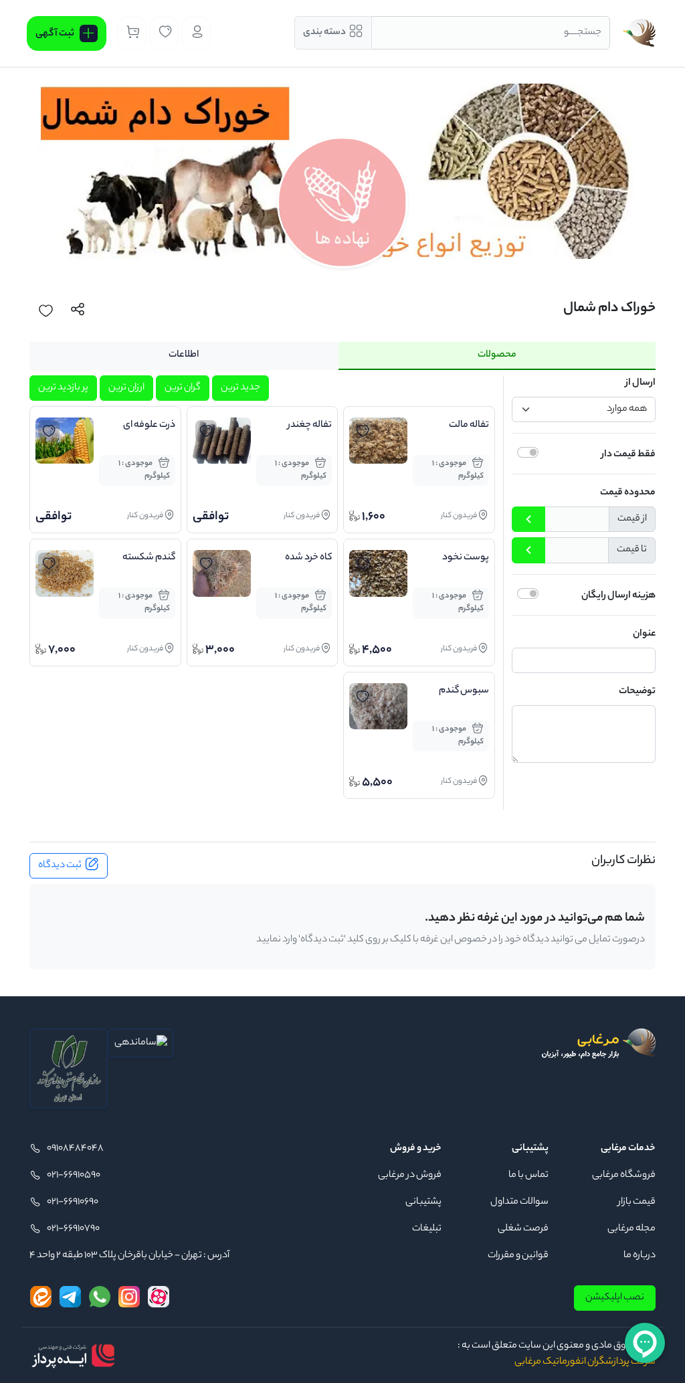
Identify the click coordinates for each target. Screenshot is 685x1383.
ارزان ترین (126, 388)
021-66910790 (73, 1229)
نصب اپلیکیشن (614, 1298)
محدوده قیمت (628, 493)
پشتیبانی (423, 1202)
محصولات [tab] (497, 355)
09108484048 (75, 1149)
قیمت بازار (637, 1202)
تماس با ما (528, 1176)
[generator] (72, 1356)
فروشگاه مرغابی (624, 1176)
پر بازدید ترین (63, 388)
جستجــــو (582, 33)
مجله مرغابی (631, 1229)
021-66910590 (73, 1176)
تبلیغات (427, 1229)
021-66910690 (72, 1202)
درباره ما (639, 1256)
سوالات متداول (519, 1202)
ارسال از (640, 383)
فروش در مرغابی (410, 1176)
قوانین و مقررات (518, 1256)
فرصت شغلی (523, 1229)
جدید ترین (240, 388)
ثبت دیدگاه (60, 866)
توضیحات (637, 692)
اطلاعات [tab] (184, 355)
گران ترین (183, 388)
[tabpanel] (342, 592)
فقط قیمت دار (628, 455)
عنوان (644, 634)
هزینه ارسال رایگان (618, 596)
